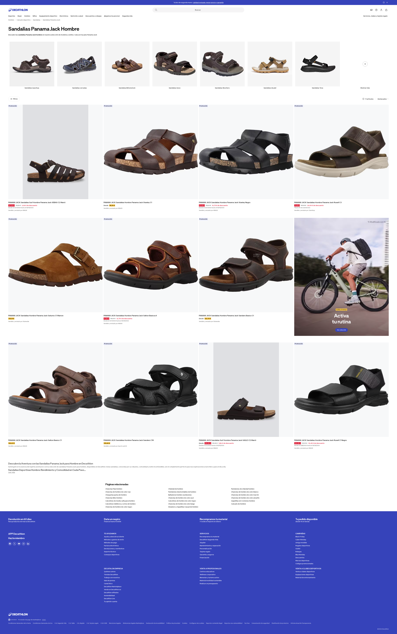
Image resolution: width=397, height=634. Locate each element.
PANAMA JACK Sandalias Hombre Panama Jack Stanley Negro (224, 202)
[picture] (55, 152)
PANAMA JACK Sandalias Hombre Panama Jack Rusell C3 (318, 202)
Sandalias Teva (317, 88)
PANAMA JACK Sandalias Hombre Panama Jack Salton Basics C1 (35, 440)
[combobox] (383, 99)
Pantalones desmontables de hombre (182, 492)
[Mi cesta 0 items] (386, 9)
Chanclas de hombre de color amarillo (245, 498)
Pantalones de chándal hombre (242, 489)
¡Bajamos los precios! (112, 16)
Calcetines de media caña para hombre (120, 501)
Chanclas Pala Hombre (113, 489)
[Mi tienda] (371, 9)
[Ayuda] (376, 9)
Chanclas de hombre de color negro (118, 507)
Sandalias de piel (270, 88)
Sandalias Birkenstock (127, 88)
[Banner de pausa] (383, 2)
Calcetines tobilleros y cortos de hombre (120, 504)
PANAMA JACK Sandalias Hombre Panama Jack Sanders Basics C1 (226, 316)
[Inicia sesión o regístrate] (381, 9)
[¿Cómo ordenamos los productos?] (363, 99)
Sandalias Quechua (32, 88)
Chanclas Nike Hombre (113, 498)
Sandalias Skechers (222, 88)
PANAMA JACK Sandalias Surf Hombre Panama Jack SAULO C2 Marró (227, 440)
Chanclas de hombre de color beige (181, 504)
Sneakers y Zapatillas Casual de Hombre (183, 507)
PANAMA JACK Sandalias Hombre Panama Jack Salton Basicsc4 (130, 316)
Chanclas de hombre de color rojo (118, 492)
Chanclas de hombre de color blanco (244, 492)
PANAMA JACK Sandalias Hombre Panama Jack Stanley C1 (128, 202)
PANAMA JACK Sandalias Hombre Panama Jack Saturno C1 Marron (35, 316)
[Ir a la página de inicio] (18, 9)
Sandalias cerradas (79, 88)
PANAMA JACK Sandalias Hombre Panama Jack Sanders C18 (129, 440)
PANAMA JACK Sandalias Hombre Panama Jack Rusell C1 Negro (320, 440)
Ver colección (341, 330)
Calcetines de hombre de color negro (182, 501)
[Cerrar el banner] (387, 2)
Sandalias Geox (175, 88)
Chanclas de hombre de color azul (181, 498)
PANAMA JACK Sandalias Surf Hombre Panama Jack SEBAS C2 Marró (36, 202)
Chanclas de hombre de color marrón (245, 495)
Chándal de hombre (175, 489)
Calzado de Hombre (238, 504)
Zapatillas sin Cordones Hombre (243, 501)
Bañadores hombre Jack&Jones (180, 495)
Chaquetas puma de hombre (116, 495)
